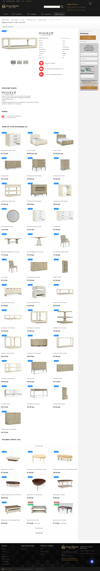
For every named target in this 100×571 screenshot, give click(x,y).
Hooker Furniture (65, 49)
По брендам (33, 14)
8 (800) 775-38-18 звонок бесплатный (24, 569)
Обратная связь (8, 569)
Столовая (4, 551)
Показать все (39, 532)
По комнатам (18, 14)
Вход (23, 1)
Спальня (3, 549)
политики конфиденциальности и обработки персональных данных (89, 83)
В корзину (89, 37)
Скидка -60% (24, 549)
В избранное (84, 41)
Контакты (18, 1)
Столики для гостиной (31, 19)
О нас (4, 1)
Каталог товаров (14, 19)
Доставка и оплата (10, 1)
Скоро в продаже (5, 564)
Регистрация (28, 1)
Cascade (64, 53)
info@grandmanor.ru (40, 569)
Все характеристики (65, 38)
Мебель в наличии (59, 14)
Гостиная (22, 19)
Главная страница (5, 19)
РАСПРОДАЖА (5, 561)
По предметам (47, 14)
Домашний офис (5, 556)
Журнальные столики (42, 19)
